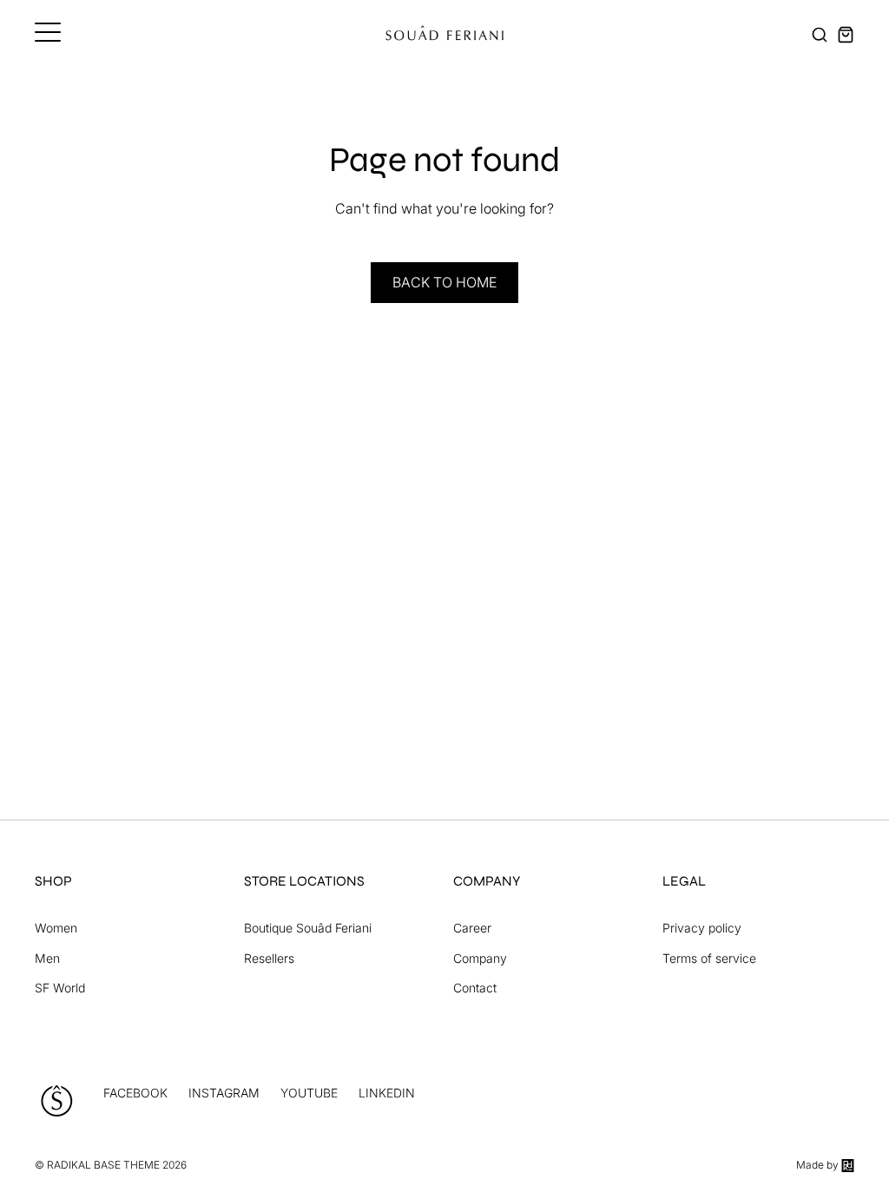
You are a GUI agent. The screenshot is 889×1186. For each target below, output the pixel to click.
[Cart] (845, 34)
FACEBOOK (135, 1092)
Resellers (269, 958)
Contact (475, 987)
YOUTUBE (309, 1092)
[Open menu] (48, 32)
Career (472, 927)
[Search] (819, 34)
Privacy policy (701, 927)
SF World (60, 987)
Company (480, 958)
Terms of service (709, 958)
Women (56, 927)
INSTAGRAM (224, 1092)
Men (47, 958)
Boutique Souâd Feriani (308, 927)
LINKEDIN (387, 1092)
